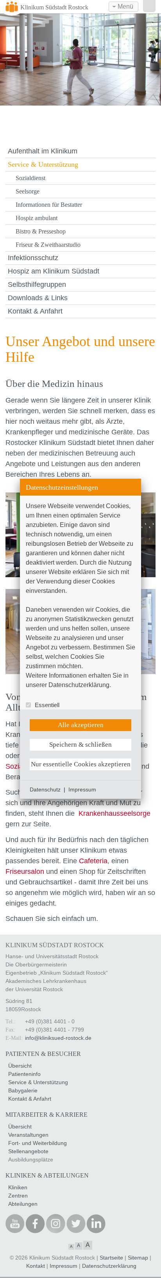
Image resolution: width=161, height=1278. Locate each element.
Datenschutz (45, 789)
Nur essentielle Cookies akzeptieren (81, 764)
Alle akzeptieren (81, 725)
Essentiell (47, 705)
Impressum (82, 789)
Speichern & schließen (80, 744)
